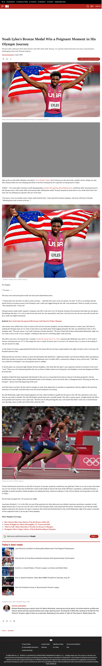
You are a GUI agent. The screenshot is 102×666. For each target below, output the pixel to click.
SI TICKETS (32, 2)
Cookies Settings (27, 650)
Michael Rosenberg (8, 55)
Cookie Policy (45, 644)
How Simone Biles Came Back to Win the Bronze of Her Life (26, 522)
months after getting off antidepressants (57, 188)
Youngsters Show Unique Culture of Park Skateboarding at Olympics (30, 529)
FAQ (68, 647)
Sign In (98, 6)
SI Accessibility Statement (30, 647)
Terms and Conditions (73, 644)
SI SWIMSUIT (11, 2)
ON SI (3, 2)
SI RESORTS (42, 2)
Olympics (11, 630)
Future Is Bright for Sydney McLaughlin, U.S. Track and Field (27, 524)
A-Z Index (56, 647)
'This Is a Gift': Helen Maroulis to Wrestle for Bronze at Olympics (28, 527)
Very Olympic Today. (42, 180)
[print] (14, 621)
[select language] (92, 6)
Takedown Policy (58, 644)
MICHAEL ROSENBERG (19, 606)
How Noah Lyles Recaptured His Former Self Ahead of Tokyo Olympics (35, 321)
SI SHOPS (50, 2)
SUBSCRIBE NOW (60, 2)
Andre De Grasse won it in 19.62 (48, 339)
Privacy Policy (26, 644)
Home (4, 630)
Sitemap (44, 647)
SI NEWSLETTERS (22, 2)
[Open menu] (3, 6)
